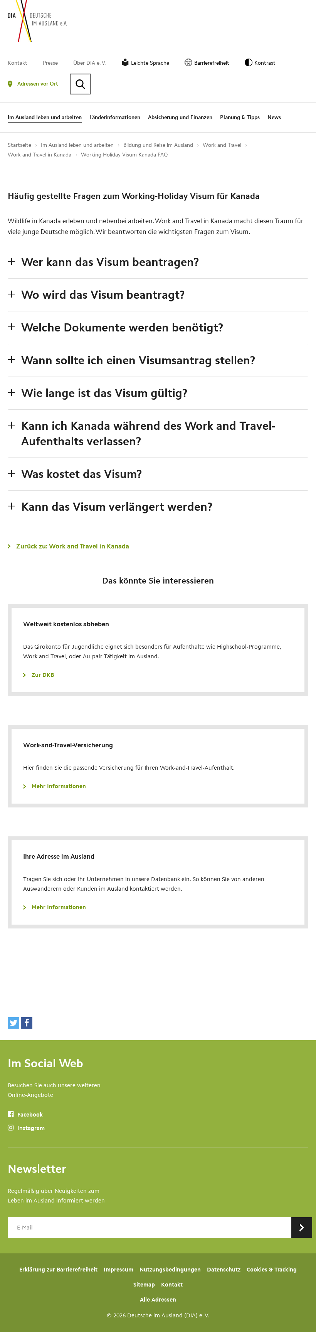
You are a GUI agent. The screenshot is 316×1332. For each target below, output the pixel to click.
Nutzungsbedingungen (170, 1269)
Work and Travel (222, 145)
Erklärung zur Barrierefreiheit (58, 1269)
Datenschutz (223, 1269)
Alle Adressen (158, 1299)
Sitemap (144, 1284)
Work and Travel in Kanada (39, 154)
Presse (50, 63)
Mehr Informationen (59, 786)
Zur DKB (43, 674)
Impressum (118, 1269)
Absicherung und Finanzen (180, 117)
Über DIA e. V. (89, 63)
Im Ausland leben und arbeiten (45, 117)
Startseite (19, 145)
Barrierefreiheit (211, 63)
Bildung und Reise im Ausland (158, 145)
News (274, 117)
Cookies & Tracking (272, 1269)
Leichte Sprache (150, 63)
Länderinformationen (114, 117)
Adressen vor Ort (37, 84)
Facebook (29, 1114)
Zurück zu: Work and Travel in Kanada (72, 546)
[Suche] (80, 84)
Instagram (30, 1128)
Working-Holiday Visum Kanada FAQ (124, 154)
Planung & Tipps (240, 117)
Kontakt (17, 63)
